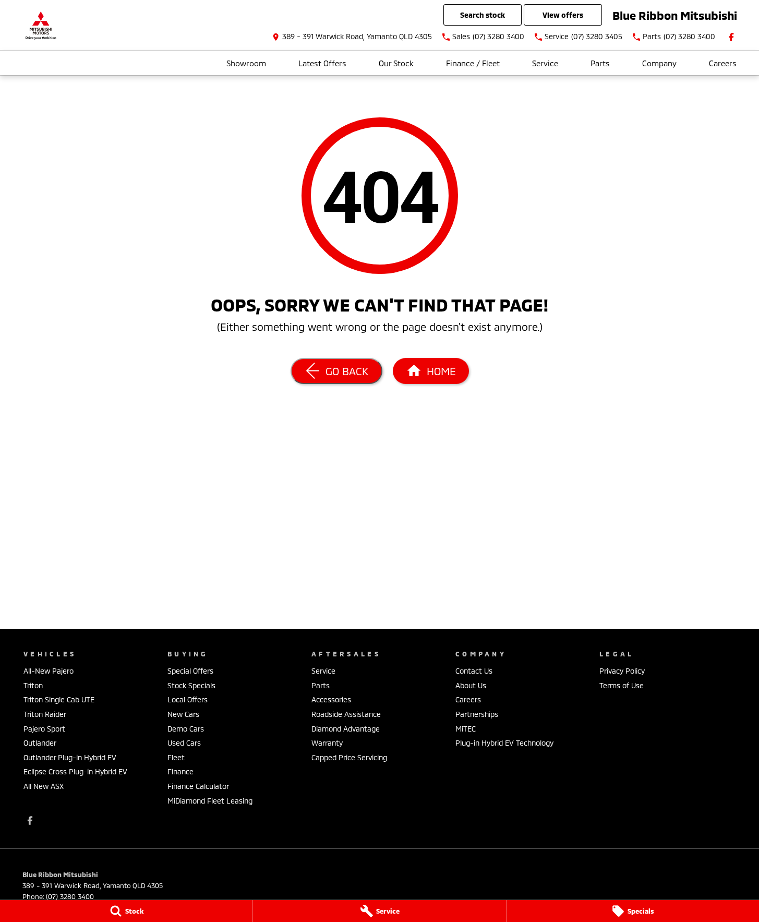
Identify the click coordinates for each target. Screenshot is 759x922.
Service (545, 63)
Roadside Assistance (346, 714)
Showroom (246, 63)
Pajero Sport (44, 728)
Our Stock (396, 63)
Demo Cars (185, 728)
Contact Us (473, 670)
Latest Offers (322, 63)
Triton (33, 685)
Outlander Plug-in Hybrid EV (69, 757)
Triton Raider (44, 714)
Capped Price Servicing (349, 757)
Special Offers (190, 670)
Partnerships (476, 714)
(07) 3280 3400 (70, 896)
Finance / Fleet (473, 63)
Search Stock (482, 14)
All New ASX (43, 786)
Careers (723, 63)
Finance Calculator (198, 786)
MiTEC (465, 728)
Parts (600, 63)
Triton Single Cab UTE (58, 699)
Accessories (331, 699)
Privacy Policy (622, 670)
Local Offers (187, 699)
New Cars (183, 714)
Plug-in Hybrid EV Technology (504, 742)
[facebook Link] (731, 37)
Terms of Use (621, 685)
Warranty (327, 742)
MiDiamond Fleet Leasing (209, 800)
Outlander (39, 742)
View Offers (563, 14)
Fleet (176, 757)
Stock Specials (191, 685)
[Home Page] (40, 25)
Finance (180, 771)
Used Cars (184, 742)
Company (659, 63)
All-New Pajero (48, 670)
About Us (470, 685)
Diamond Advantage (345, 728)
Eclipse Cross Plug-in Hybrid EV (75, 771)
